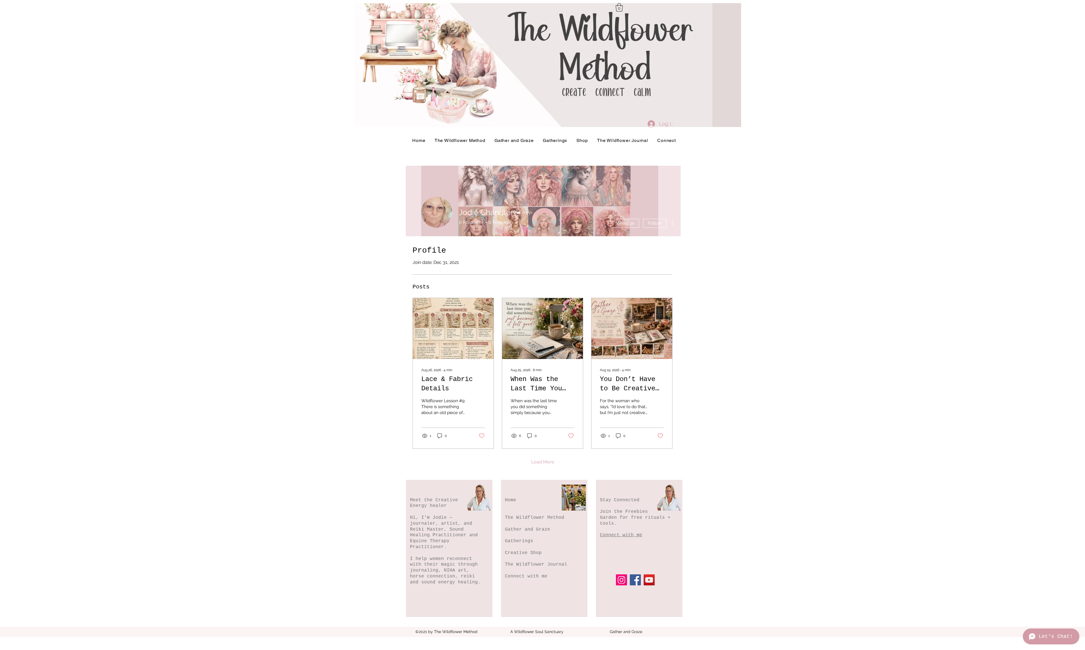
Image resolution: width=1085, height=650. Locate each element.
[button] (619, 7)
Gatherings (519, 541)
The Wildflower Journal (536, 564)
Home (510, 500)
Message (624, 223)
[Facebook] (635, 579)
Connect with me (526, 576)
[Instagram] (621, 579)
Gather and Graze (527, 529)
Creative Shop (523, 552)
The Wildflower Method (534, 517)
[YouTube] (649, 579)
